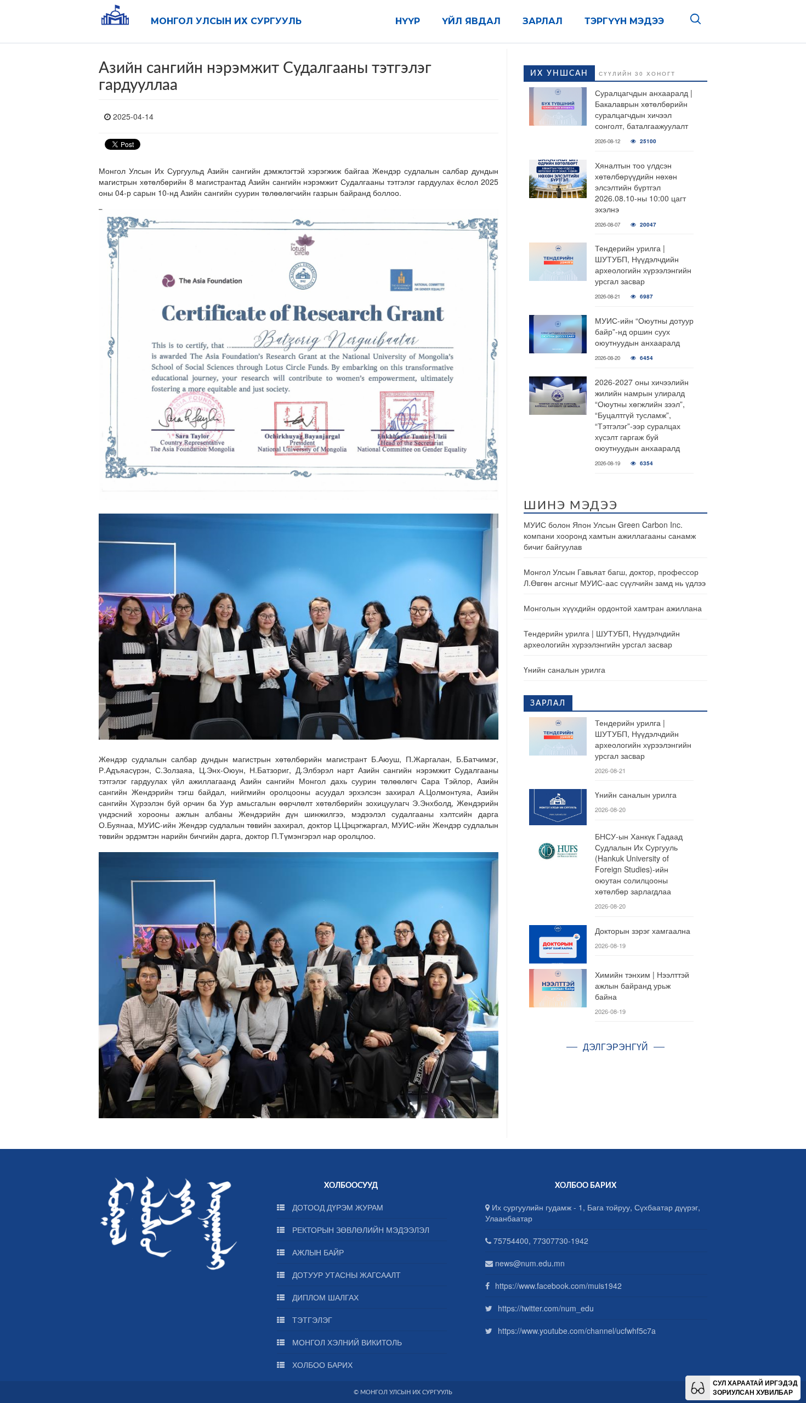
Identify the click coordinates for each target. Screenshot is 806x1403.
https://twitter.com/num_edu (546, 1308)
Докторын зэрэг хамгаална (642, 930)
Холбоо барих (321, 1364)
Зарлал (543, 21)
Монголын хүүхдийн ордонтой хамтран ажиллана (613, 607)
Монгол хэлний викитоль (346, 1342)
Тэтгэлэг (311, 1319)
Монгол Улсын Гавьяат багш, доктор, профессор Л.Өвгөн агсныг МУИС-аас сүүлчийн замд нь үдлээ (615, 577)
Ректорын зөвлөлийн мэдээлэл (359, 1229)
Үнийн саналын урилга (564, 669)
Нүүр (407, 21)
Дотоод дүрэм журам (336, 1207)
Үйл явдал (471, 21)
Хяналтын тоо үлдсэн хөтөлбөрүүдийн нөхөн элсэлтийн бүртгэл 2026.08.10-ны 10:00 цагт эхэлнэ (640, 187)
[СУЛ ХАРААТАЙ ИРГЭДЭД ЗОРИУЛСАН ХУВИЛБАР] (697, 1386)
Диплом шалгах (324, 1297)
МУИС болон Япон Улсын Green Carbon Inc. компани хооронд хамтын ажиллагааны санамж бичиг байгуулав (610, 535)
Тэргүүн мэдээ (624, 21)
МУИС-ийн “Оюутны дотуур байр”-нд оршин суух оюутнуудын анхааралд (644, 331)
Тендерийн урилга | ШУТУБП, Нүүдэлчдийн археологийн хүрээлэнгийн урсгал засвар (643, 264)
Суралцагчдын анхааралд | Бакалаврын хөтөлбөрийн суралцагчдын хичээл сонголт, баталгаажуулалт (644, 109)
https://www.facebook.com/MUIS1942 (558, 1285)
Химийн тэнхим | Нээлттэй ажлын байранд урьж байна (642, 985)
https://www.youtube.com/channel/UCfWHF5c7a (577, 1330)
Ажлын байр (317, 1252)
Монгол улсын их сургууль (226, 21)
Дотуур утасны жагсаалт (345, 1274)
